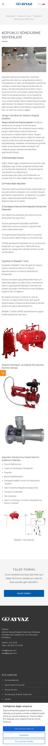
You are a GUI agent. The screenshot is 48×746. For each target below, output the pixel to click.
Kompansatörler (12, 680)
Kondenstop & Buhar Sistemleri (18, 694)
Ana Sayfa (10, 16)
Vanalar (8, 699)
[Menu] (3, 4)
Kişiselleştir (24, 735)
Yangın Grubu (24, 16)
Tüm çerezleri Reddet (24, 741)
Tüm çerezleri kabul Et (24, 729)
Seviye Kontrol (11, 690)
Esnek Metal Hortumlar (15, 685)
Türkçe (40, 4)
